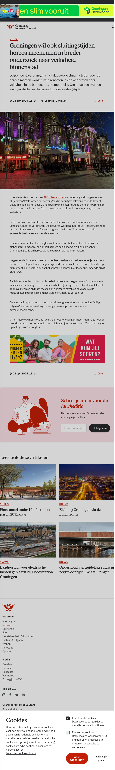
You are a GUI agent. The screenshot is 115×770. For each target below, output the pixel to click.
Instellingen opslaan (99, 758)
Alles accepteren (76, 758)
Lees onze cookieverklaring (21, 753)
